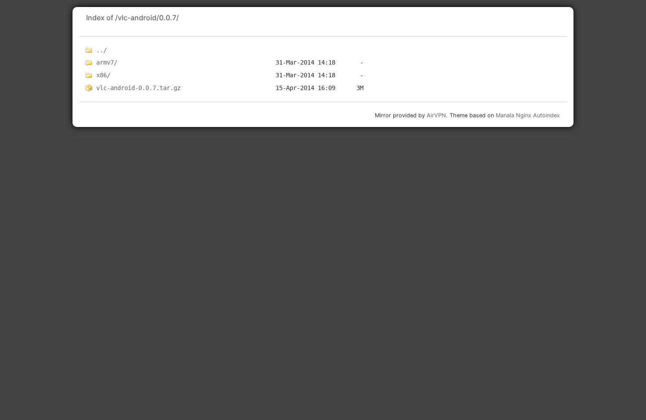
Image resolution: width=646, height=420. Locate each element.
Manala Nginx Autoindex (528, 115)
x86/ (103, 75)
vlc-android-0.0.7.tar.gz (138, 87)
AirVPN (436, 115)
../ (101, 50)
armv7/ (106, 62)
